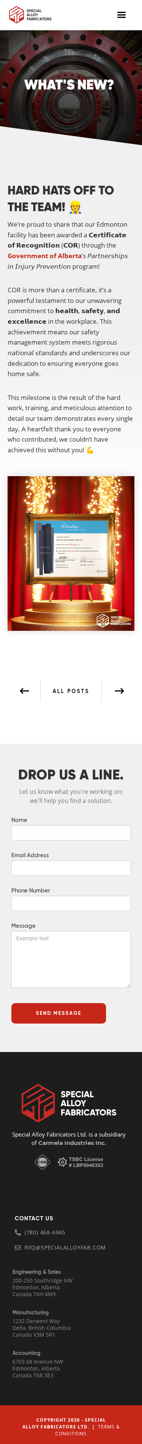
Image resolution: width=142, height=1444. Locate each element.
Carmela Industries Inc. (71, 1142)
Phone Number (30, 890)
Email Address (30, 855)
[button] (121, 15)
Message (23, 925)
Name (19, 820)
